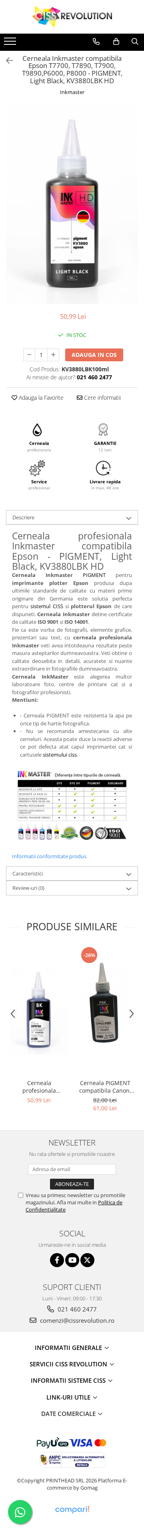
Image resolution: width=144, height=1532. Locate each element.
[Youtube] (72, 1260)
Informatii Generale (69, 1348)
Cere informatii (101, 397)
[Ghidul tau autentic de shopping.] (72, 1510)
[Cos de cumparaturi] (116, 42)
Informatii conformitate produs (49, 856)
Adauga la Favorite (40, 397)
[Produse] (11, 44)
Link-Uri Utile (69, 1397)
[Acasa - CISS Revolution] (72, 17)
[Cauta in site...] (135, 42)
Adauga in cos (94, 354)
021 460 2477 (76, 1309)
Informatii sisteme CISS (69, 1380)
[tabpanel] (72, 205)
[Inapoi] (6, 60)
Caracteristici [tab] (27, 873)
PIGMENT (94, 575)
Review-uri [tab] (28, 887)
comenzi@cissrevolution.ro (76, 1320)
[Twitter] (87, 1260)
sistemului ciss (60, 754)
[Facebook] (57, 1260)
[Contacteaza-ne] (96, 42)
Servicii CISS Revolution (69, 1364)
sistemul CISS (46, 606)
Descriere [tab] (23, 517)
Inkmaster (72, 92)
